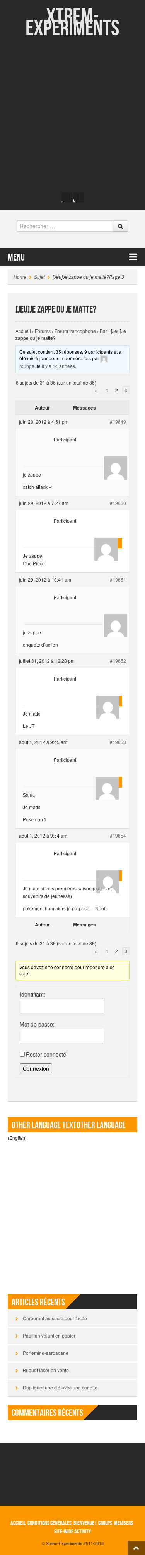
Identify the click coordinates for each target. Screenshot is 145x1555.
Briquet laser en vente (46, 1370)
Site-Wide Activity (72, 1531)
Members (123, 1523)
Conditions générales (49, 1523)
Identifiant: (32, 994)
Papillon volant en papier (49, 1335)
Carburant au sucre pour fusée (55, 1318)
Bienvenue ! (84, 1523)
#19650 (118, 503)
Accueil (23, 331)
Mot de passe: (37, 1024)
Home (20, 276)
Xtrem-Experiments (72, 23)
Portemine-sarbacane (45, 1352)
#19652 (118, 660)
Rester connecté (46, 1054)
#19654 (118, 835)
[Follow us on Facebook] (66, 197)
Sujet (39, 276)
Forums (43, 331)
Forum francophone (75, 331)
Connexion (36, 1068)
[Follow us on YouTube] (78, 197)
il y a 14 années (58, 366)
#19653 (118, 742)
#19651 (118, 579)
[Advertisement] (72, 114)
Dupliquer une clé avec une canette (60, 1387)
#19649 (118, 421)
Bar (103, 331)
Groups (105, 1523)
